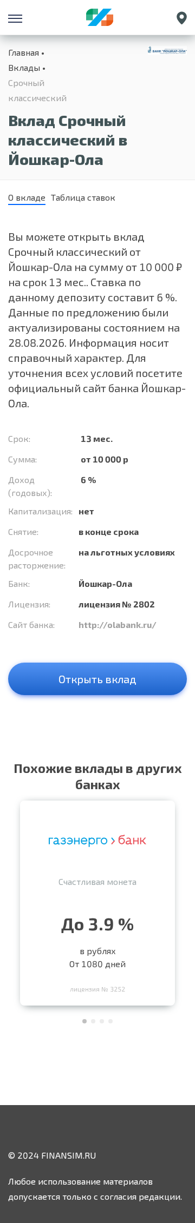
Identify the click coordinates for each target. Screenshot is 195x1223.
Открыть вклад (97, 678)
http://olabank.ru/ (118, 624)
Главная (23, 52)
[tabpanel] (97, 900)
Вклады (24, 67)
